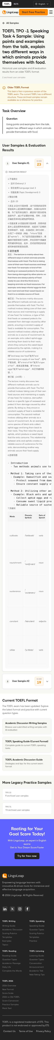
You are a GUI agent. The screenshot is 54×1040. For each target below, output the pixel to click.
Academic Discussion (12, 929)
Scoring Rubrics (9, 933)
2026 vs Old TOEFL (11, 997)
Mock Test (7, 1008)
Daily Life (6, 967)
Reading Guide (9, 956)
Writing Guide (8, 926)
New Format (8, 989)
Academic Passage (11, 963)
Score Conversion (10, 1001)
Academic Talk (36, 971)
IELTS (16, 4)
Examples (6, 941)
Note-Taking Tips (37, 974)
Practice (33, 941)
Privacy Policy (43, 1031)
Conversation (35, 963)
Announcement (36, 967)
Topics (5, 944)
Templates (7, 937)
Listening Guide (36, 956)
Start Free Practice (33, 12)
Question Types (36, 929)
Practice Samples (10, 1004)
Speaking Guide (36, 926)
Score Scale (7, 993)
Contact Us (9, 1031)
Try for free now (27, 856)
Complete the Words (12, 971)
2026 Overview (9, 985)
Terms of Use (26, 1031)
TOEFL (7, 4)
